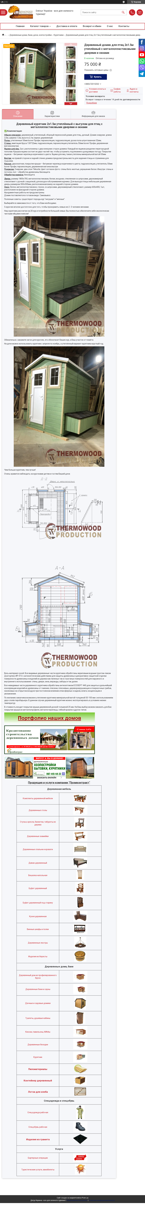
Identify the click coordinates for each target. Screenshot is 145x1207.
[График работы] (140, 12)
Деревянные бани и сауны (37, 989)
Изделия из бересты (37, 956)
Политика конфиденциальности (102, 1200)
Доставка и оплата (66, 26)
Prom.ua (85, 1198)
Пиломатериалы (37, 1069)
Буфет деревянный (38, 888)
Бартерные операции (38, 1158)
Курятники (59, 35)
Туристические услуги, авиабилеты (37, 1169)
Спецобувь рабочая (37, 1127)
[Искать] (123, 12)
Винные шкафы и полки (38, 929)
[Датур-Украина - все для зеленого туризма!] (21, 12)
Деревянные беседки (38, 1044)
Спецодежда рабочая (37, 1112)
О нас (110, 26)
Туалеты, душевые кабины (37, 1018)
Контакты (124, 26)
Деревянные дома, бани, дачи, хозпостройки (30, 35)
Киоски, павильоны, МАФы (37, 1032)
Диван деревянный (38, 863)
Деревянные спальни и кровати (38, 849)
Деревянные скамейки (38, 836)
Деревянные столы (38, 810)
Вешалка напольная (37, 875)
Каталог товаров (39, 26)
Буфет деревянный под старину (38, 903)
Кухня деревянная (38, 916)
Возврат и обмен (92, 26)
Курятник (37, 1057)
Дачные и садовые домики (38, 1003)
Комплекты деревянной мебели (38, 798)
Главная (20, 26)
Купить (98, 77)
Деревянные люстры (38, 943)
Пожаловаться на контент (77, 1200)
